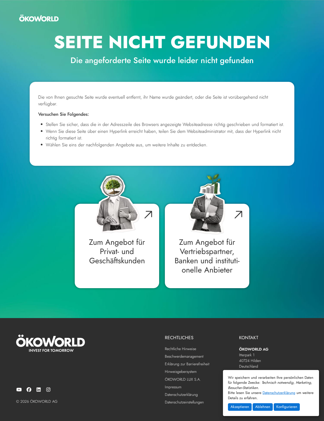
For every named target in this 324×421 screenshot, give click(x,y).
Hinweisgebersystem (181, 371)
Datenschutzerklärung (279, 392)
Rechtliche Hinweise (180, 349)
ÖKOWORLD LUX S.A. (183, 379)
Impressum (173, 387)
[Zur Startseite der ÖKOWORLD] (39, 18)
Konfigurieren (286, 406)
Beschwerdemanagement (184, 356)
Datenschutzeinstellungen (184, 402)
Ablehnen (262, 406)
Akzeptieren (240, 406)
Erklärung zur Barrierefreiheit (187, 364)
